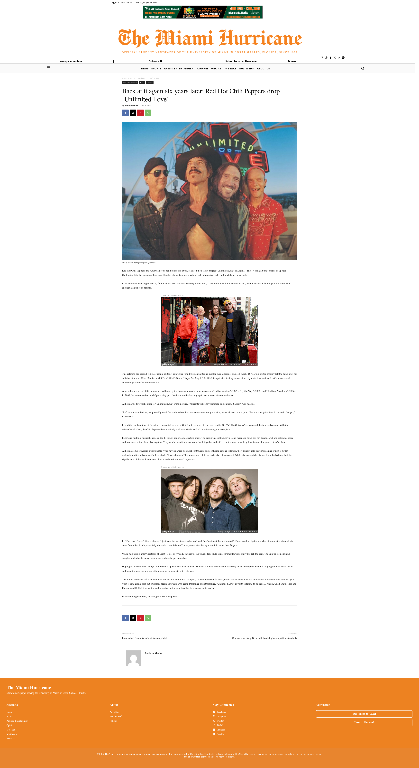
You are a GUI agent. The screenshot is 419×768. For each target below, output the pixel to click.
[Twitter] (335, 58)
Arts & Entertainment (138, 78)
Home (124, 78)
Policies (113, 720)
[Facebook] (330, 58)
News (9, 711)
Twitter (220, 720)
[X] (133, 113)
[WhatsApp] (148, 113)
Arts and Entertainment (17, 720)
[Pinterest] (140, 113)
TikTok (220, 725)
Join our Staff (116, 716)
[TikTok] (326, 58)
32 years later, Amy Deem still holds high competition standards (264, 638)
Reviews (150, 83)
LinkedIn (220, 729)
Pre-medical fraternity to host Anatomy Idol (144, 638)
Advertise (114, 711)
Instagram (221, 716)
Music (142, 83)
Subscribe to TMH (364, 713)
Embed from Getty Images (172, 295)
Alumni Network (364, 722)
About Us (11, 738)
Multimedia (12, 734)
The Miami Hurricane (29, 687)
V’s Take (11, 729)
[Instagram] (322, 58)
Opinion (10, 725)
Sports (9, 716)
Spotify (220, 734)
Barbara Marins (131, 105)
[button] (362, 68)
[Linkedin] (339, 58)
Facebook (221, 711)
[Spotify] (343, 58)
